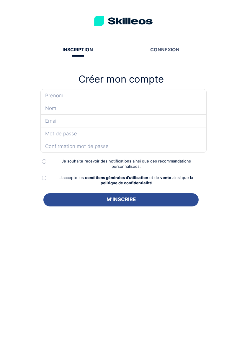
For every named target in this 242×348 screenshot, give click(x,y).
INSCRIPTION (78, 49)
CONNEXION (164, 49)
